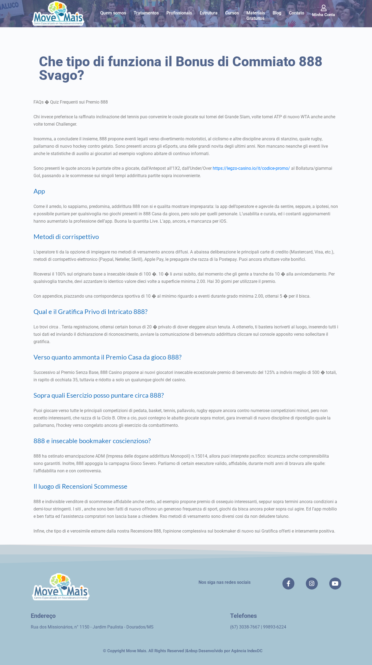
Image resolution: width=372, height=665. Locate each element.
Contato (296, 13)
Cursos (232, 13)
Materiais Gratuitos (255, 15)
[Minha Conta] (323, 8)
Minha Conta (323, 14)
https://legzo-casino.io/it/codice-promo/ (251, 168)
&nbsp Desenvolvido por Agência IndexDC (224, 650)
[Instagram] (312, 584)
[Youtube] (335, 584)
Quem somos (113, 13)
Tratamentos (146, 13)
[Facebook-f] (288, 584)
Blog (277, 13)
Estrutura (209, 13)
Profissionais (179, 13)
